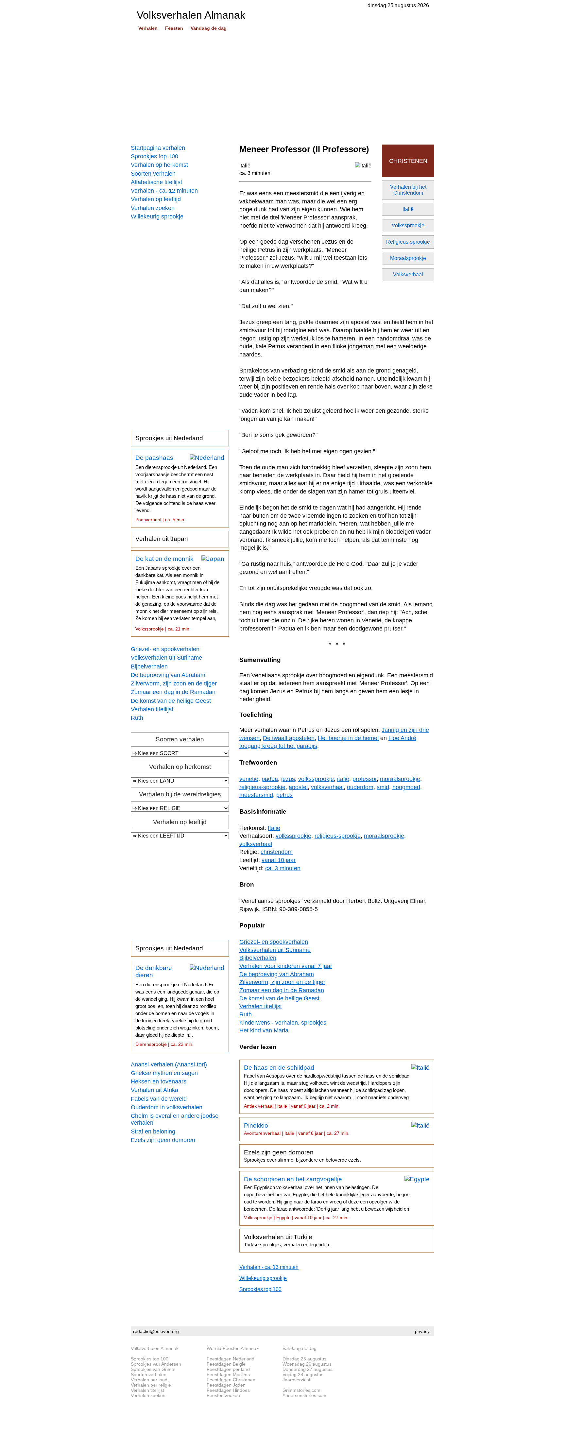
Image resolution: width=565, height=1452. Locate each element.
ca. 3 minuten (254, 173)
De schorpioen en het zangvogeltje (326, 1198)
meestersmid (256, 795)
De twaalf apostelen (289, 738)
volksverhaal (327, 787)
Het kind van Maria (263, 1030)
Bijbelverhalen (149, 666)
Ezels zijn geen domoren (163, 1140)
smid (383, 787)
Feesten (174, 28)
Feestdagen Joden (226, 1385)
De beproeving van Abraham (168, 675)
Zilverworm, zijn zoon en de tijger (174, 683)
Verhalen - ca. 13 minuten (269, 1267)
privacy (422, 1331)
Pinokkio (297, 1129)
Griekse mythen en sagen (164, 1073)
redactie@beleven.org (156, 1331)
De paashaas (176, 488)
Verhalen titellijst (152, 709)
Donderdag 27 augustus (307, 1369)
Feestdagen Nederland (230, 1358)
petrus (284, 795)
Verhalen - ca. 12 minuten (164, 190)
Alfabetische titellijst (156, 182)
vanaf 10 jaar (279, 860)
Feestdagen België (226, 1364)
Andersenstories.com (304, 1395)
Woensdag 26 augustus (307, 1364)
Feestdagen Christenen (231, 1379)
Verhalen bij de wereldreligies (180, 794)
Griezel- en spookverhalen (165, 649)
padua (270, 779)
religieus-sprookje (262, 787)
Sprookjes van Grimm (153, 1369)
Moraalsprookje (408, 258)
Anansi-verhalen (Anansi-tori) (169, 1064)
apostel (298, 787)
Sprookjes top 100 (154, 156)
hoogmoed (406, 787)
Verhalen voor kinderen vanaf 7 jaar (285, 966)
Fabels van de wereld (159, 1099)
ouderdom (360, 787)
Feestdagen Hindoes (228, 1390)
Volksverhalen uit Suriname (166, 657)
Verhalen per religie (151, 1385)
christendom (277, 852)
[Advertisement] (282, 88)
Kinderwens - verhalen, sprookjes (282, 1022)
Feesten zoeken (223, 1395)
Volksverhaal (408, 274)
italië (343, 779)
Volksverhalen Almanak (155, 1348)
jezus (288, 779)
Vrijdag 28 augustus (302, 1374)
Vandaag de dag (209, 28)
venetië (248, 779)
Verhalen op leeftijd (156, 199)
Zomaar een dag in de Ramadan (173, 692)
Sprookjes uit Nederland (169, 438)
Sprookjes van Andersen (156, 1364)
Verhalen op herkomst (159, 165)
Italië (408, 209)
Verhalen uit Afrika (154, 1090)
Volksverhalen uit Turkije (287, 1240)
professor (364, 779)
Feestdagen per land (228, 1369)
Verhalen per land (149, 1379)
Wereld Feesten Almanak (233, 1348)
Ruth (137, 718)
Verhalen (148, 28)
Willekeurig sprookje (157, 216)
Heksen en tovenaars (158, 1081)
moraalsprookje (400, 779)
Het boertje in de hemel (348, 738)
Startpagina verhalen (158, 148)
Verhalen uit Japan (161, 538)
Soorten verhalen (153, 173)
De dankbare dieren (177, 1005)
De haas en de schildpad (327, 1086)
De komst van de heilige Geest (171, 701)
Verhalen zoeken (153, 208)
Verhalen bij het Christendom (408, 190)
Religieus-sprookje (408, 242)
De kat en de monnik (177, 593)
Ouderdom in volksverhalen (166, 1107)
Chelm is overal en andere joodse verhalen (174, 1119)
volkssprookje (316, 779)
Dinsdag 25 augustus (304, 1358)
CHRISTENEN (408, 161)
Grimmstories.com (301, 1390)
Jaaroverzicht (296, 1379)
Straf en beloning (153, 1131)
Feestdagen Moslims (228, 1374)
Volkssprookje (408, 225)
